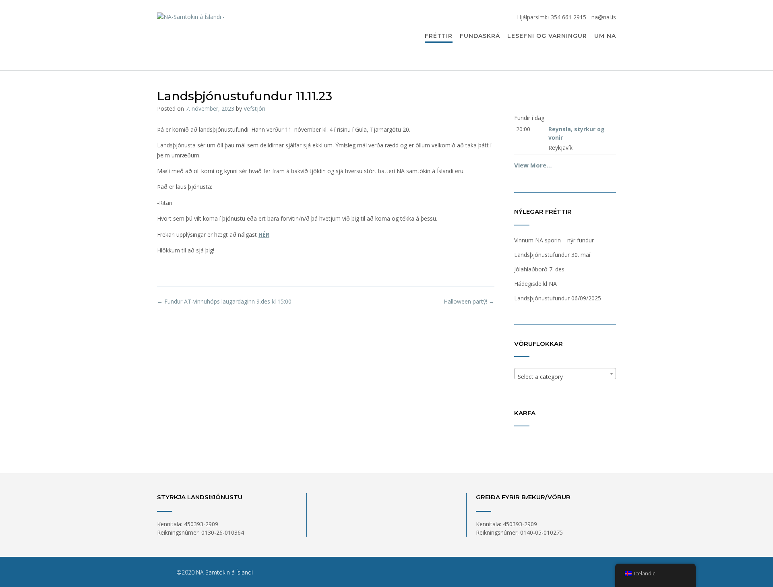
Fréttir (439, 35)
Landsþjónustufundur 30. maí (552, 254)
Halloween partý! (469, 301)
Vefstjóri (254, 108)
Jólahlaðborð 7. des (539, 269)
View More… (533, 165)
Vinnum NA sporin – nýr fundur (554, 240)
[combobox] (565, 373)
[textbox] (565, 376)
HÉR (263, 234)
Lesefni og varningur (547, 35)
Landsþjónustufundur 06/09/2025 (557, 298)
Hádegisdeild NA (535, 283)
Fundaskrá (480, 35)
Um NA (605, 35)
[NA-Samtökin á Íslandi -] (237, 35)
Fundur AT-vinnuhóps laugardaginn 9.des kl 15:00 (224, 301)
